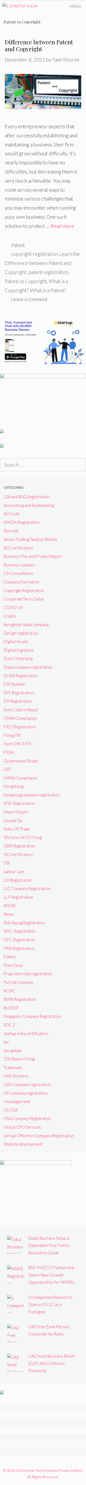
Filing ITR (12, 735)
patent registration (48, 272)
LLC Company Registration (27, 888)
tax (6, 1041)
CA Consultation (18, 573)
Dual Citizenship (18, 658)
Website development (23, 1144)
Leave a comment (29, 299)
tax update (13, 1050)
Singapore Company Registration (32, 1016)
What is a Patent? (48, 290)
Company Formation (21, 581)
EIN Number (14, 684)
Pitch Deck (13, 965)
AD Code (12, 513)
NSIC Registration (20, 931)
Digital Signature (18, 650)
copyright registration (34, 254)
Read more (62, 226)
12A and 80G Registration (26, 496)
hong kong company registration (32, 794)
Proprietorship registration (28, 973)
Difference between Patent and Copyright (39, 45)
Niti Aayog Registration (24, 922)
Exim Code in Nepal (21, 709)
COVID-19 (13, 607)
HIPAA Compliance (20, 777)
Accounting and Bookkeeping (29, 505)
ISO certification (18, 854)
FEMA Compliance (20, 718)
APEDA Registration (22, 522)
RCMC (10, 990)
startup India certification (26, 1033)
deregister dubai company (26, 624)
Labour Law (14, 871)
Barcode (11, 530)
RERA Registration (20, 999)
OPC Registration (19, 939)
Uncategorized (17, 1101)
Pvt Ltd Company (18, 982)
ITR (6, 863)
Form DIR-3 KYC (18, 743)
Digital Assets (16, 641)
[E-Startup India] (20, 6)
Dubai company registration (28, 667)
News (9, 914)
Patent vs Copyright (26, 281)
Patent (18, 245)
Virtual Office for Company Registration (39, 1135)
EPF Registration (19, 692)
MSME (10, 905)
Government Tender (21, 760)
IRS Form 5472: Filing (23, 837)
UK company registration (26, 1093)
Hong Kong (13, 786)
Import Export (16, 811)
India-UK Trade (17, 828)
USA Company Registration (27, 1118)
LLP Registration (18, 897)
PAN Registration (19, 948)
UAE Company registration (27, 1084)
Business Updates (19, 564)
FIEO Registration (20, 726)
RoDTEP (11, 1007)
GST (7, 769)
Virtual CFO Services (22, 1127)
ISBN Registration (19, 845)
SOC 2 (9, 1024)
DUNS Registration (21, 675)
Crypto (10, 615)
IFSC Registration (19, 803)
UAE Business (16, 1075)
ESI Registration (18, 701)
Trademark (13, 1067)
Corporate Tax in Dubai (24, 598)
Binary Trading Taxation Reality (30, 539)
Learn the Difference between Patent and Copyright (42, 263)
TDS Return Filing (19, 1058)
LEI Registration (18, 880)
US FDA (11, 1110)
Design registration (21, 633)
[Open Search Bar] (51, 6)
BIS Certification (18, 547)
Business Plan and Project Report (33, 556)
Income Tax (13, 820)
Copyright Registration (24, 590)
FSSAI (9, 752)
